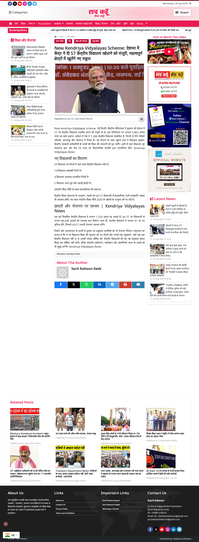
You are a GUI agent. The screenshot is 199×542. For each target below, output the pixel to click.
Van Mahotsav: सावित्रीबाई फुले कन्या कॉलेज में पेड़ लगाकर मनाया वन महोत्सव (28, 112)
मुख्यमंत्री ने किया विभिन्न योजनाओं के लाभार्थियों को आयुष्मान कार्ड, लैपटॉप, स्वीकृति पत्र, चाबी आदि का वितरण (29, 92)
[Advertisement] (169, 351)
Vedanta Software (182, 539)
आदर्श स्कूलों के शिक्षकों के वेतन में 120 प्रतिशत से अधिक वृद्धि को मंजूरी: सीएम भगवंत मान (60, 30)
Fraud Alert (44, 23)
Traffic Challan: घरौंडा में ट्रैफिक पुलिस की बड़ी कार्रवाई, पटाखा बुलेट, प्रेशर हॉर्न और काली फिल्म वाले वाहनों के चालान (169, 290)
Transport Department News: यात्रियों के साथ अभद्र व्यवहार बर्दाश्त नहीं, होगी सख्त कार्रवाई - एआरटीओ (76, 474)
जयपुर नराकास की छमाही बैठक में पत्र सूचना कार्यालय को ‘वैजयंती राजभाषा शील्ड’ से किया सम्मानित (169, 270)
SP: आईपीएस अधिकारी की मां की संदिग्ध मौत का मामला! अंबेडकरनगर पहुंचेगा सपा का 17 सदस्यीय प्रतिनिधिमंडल (30, 474)
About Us (60, 500)
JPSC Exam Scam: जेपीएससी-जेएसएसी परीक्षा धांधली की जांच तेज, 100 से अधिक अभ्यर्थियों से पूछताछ (29, 72)
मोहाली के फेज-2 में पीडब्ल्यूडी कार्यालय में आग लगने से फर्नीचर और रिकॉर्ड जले (128, 30)
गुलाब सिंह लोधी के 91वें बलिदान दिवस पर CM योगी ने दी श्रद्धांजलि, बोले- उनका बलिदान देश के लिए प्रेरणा (121, 436)
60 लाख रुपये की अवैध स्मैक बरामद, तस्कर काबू (76, 433)
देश (16, 23)
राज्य (61, 37)
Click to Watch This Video (169, 37)
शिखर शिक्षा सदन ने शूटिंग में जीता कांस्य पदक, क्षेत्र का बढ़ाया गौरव (165, 435)
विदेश (23, 23)
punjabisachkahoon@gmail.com (164, 519)
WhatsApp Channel (110, 509)
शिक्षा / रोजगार (101, 23)
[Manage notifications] (5, 524)
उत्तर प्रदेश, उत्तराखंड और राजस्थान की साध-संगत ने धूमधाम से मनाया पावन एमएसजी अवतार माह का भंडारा (122, 474)
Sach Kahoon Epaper (111, 500)
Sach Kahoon (21, 539)
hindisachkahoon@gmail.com (173, 516)
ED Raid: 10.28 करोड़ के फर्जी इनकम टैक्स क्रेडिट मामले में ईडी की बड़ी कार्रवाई (165, 472)
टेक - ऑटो (115, 23)
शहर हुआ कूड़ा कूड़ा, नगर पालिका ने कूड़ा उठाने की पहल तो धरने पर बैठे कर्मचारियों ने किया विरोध (168, 251)
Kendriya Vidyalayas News (69, 254)
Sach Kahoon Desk (86, 269)
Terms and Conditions (65, 513)
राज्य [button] (31, 23)
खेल (132, 23)
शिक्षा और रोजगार (81, 41)
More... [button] (141, 23)
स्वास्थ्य (69, 23)
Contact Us (60, 505)
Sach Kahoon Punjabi (111, 505)
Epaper (184, 12)
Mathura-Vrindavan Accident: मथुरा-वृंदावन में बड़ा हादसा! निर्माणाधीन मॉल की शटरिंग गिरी (30, 436)
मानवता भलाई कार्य (84, 23)
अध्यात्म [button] (57, 23)
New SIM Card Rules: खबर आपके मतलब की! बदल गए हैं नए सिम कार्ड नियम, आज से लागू (29, 132)
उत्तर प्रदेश (71, 37)
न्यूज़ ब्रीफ (95, 41)
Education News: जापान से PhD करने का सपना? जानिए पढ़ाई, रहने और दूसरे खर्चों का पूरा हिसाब (29, 52)
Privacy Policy (62, 509)
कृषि (125, 23)
